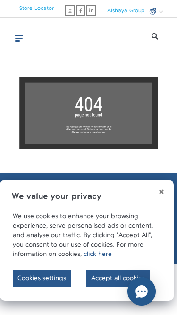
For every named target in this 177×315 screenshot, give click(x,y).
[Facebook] (80, 10)
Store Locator (36, 10)
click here (98, 256)
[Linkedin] (91, 10)
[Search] (155, 38)
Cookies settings (41, 280)
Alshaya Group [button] (126, 12)
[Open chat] (141, 291)
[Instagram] (70, 10)
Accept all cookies (118, 280)
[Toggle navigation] (18, 38)
